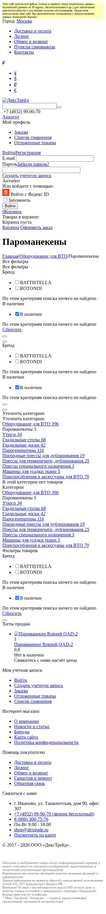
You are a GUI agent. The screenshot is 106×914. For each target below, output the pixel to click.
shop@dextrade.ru (31, 829)
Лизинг (21, 36)
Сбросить (11, 329)
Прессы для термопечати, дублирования (45, 460)
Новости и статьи (31, 726)
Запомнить (19, 200)
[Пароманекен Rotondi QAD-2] (46, 633)
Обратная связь (29, 783)
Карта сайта (26, 737)
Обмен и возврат (31, 41)
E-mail (8, 158)
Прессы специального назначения (38, 466)
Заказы (21, 132)
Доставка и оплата (32, 30)
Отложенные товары (35, 142)
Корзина (10, 227)
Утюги (12, 434)
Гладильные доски (23, 444)
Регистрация (28, 152)
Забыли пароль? (33, 164)
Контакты (24, 52)
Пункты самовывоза (34, 46)
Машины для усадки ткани (31, 471)
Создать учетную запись (26, 175)
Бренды (21, 731)
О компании (26, 721)
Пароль (9, 164)
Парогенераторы (23, 450)
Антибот (11, 180)
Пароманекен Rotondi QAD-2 (43, 644)
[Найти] (59, 107)
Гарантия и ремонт (33, 778)
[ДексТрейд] (15, 100)
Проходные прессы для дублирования (43, 455)
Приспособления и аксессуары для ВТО (45, 476)
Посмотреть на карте (35, 834)
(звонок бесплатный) (54, 813)
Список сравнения (33, 137)
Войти (8, 152)
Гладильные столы (24, 439)
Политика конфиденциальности (46, 742)
